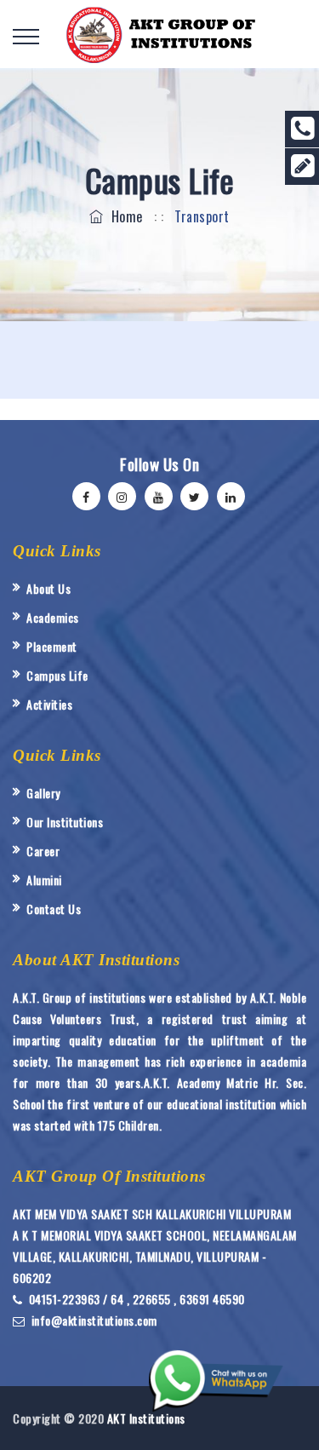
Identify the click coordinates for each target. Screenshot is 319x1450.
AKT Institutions (146, 1418)
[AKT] (160, 34)
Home (123, 216)
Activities (49, 704)
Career (43, 851)
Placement (51, 646)
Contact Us (53, 909)
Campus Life (57, 675)
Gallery (43, 793)
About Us (48, 588)
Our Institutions (64, 822)
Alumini (44, 880)
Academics (52, 617)
